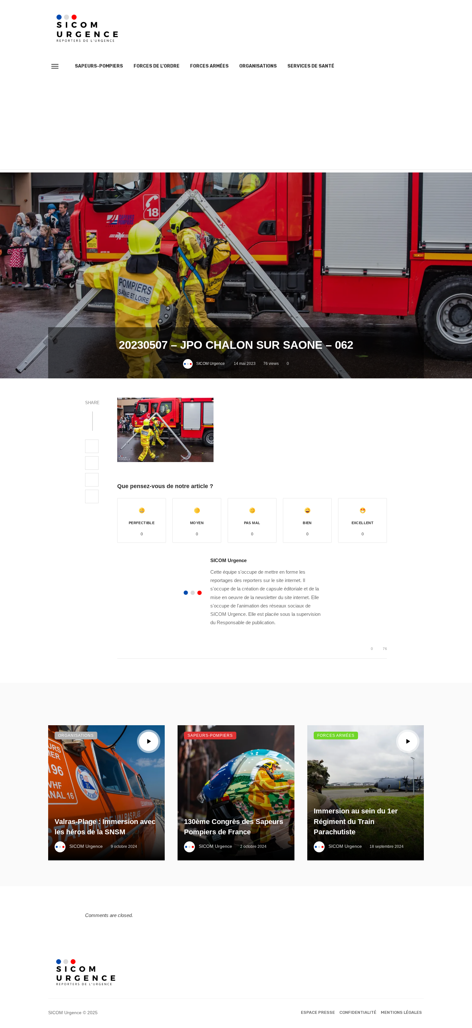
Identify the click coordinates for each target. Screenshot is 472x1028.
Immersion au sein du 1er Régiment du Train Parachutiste (356, 821)
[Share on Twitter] (92, 463)
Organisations (258, 66)
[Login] (407, 66)
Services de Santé (310, 66)
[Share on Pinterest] (92, 479)
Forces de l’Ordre (156, 66)
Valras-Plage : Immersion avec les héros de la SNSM (105, 827)
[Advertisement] (236, 124)
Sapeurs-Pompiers (99, 66)
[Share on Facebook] (92, 446)
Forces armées (209, 66)
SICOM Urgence (210, 363)
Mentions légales (401, 1012)
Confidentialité (357, 1012)
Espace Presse (318, 1012)
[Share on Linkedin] (92, 496)
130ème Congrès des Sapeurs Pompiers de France (233, 827)
